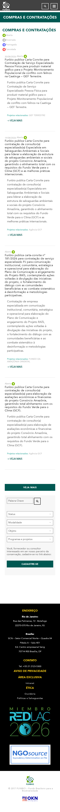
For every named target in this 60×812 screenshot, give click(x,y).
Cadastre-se (30, 564)
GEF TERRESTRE (37, 115)
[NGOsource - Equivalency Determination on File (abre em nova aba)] (30, 764)
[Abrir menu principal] (54, 6)
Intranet (30, 683)
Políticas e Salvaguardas (30, 698)
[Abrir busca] (45, 6)
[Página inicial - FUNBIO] (8, 6)
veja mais (15, 120)
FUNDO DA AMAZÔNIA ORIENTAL (23, 360)
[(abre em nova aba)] (30, 742)
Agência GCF (35, 229)
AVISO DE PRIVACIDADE (30, 671)
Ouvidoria (30, 694)
